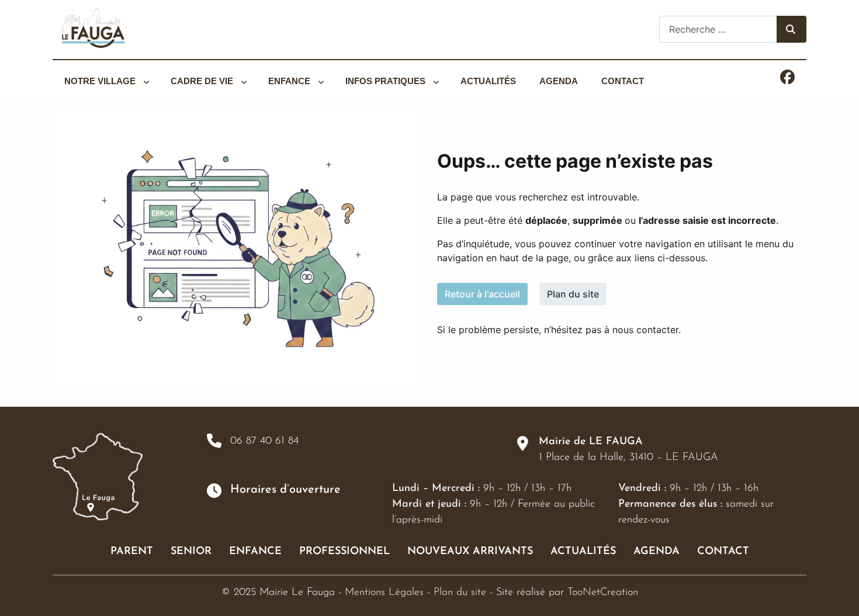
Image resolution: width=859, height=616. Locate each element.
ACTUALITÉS (583, 551)
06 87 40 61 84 (264, 441)
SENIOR (191, 551)
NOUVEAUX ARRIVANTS (470, 551)
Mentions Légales (384, 592)
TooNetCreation (602, 592)
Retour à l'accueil (482, 294)
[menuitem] (106, 81)
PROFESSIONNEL (344, 551)
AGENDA (656, 551)
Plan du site (573, 294)
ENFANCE (255, 551)
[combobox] (718, 29)
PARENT (131, 551)
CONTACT (723, 551)
